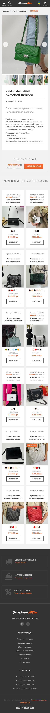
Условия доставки (25, 639)
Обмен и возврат (25, 647)
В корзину (13, 242)
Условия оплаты (25, 643)
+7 (44, 290)
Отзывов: (16, 197)
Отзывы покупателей (25, 651)
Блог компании (25, 655)
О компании (25, 662)
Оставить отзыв (34, 166)
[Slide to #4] (39, 80)
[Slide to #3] (31, 80)
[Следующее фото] (44, 44)
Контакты (25, 658)
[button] (4, 3)
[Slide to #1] (6, 80)
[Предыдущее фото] (5, 44)
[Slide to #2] (22, 80)
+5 (20, 349)
